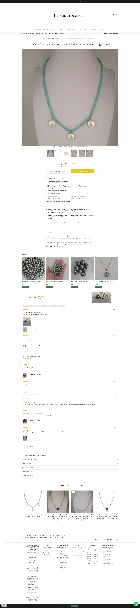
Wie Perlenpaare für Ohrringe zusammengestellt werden (32, 590)
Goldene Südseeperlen (62, 555)
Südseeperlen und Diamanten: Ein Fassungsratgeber (32, 579)
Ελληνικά (96, 558)
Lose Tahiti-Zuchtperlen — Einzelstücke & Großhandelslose (62, 549)
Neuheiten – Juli (59, 38)
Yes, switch (74, 606)
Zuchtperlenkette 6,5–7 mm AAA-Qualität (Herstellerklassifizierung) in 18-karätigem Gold (82, 517)
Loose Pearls (93, 30)
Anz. (72, 162)
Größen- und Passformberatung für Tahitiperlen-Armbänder (33, 583)
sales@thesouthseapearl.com (107, 563)
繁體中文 (96, 554)
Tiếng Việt (96, 556)
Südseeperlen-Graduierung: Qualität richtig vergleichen (32, 567)
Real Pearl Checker (47, 551)
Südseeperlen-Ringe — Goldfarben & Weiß (62, 563)
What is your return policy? (28, 467)
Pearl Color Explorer (47, 553)
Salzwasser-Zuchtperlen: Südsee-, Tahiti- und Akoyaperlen (33, 601)
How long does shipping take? (28, 463)
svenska (95, 562)
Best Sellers (37, 30)
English (89, 547)
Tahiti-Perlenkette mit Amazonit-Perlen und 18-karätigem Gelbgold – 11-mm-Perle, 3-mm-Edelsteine (107, 517)
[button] (101, 297)
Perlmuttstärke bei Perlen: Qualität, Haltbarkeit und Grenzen (32, 572)
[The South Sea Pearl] (70, 15)
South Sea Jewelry (71, 30)
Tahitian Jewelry (57, 30)
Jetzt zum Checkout (82, 171)
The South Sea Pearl (29, 540)
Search (41, 538)
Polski (96, 560)
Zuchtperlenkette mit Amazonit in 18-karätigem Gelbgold (32, 516)
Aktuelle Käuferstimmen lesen (53, 188)
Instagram (46, 538)
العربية (96, 549)
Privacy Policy (56, 535)
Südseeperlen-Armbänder (62, 566)
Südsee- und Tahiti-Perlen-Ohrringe (62, 558)
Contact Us (103, 30)
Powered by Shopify (37, 540)
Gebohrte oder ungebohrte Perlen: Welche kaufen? (32, 593)
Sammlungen (51, 38)
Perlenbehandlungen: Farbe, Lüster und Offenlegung (32, 575)
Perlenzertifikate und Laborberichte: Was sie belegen (32, 596)
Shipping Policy (30, 535)
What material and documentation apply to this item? (34, 455)
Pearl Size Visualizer (47, 547)
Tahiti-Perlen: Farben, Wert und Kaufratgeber (32, 556)
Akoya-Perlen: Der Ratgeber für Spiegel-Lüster (32, 559)
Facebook (109, 566)
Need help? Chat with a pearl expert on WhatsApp (70, 223)
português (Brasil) (89, 562)
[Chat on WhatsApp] (136, 604)
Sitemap (56, 538)
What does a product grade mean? (29, 459)
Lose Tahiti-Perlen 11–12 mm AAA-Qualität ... (55, 281)
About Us (24, 535)
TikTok (61, 538)
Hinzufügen (25, 287)
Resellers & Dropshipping (27, 538)
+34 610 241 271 (107, 562)
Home (44, 38)
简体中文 (96, 551)
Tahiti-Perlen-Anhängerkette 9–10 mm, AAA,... (104, 281)
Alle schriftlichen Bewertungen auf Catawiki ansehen (56, 190)
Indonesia (96, 553)
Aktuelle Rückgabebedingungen (78, 198)
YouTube (52, 538)
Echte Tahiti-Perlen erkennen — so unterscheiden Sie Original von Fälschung (77, 549)
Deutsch (114, 536)
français (89, 558)
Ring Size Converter (47, 554)
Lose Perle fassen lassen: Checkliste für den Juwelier (32, 587)
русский (89, 551)
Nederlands (89, 556)
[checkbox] (61, 306)
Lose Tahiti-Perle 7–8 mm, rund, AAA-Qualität (31, 281)
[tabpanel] (70, 373)
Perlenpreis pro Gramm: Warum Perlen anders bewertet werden (32, 564)
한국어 (95, 547)
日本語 (89, 560)
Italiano (89, 553)
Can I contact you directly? (28, 475)
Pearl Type (83, 30)
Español (89, 549)
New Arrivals (47, 30)
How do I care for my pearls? (28, 471)
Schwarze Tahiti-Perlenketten (62, 552)
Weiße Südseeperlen (62, 554)
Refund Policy (49, 535)
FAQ (61, 535)
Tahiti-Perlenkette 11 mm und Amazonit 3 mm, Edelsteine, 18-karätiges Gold (57, 517)
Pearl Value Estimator (47, 549)
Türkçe (95, 564)
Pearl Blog (36, 538)
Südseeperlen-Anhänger (62, 560)
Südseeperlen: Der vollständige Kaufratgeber (32, 553)
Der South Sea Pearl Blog (77, 555)
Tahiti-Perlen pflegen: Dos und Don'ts (77, 552)
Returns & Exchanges (39, 535)
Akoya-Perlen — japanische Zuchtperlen (62, 568)
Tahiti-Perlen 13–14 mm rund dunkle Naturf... (80, 281)
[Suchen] (22, 15)
